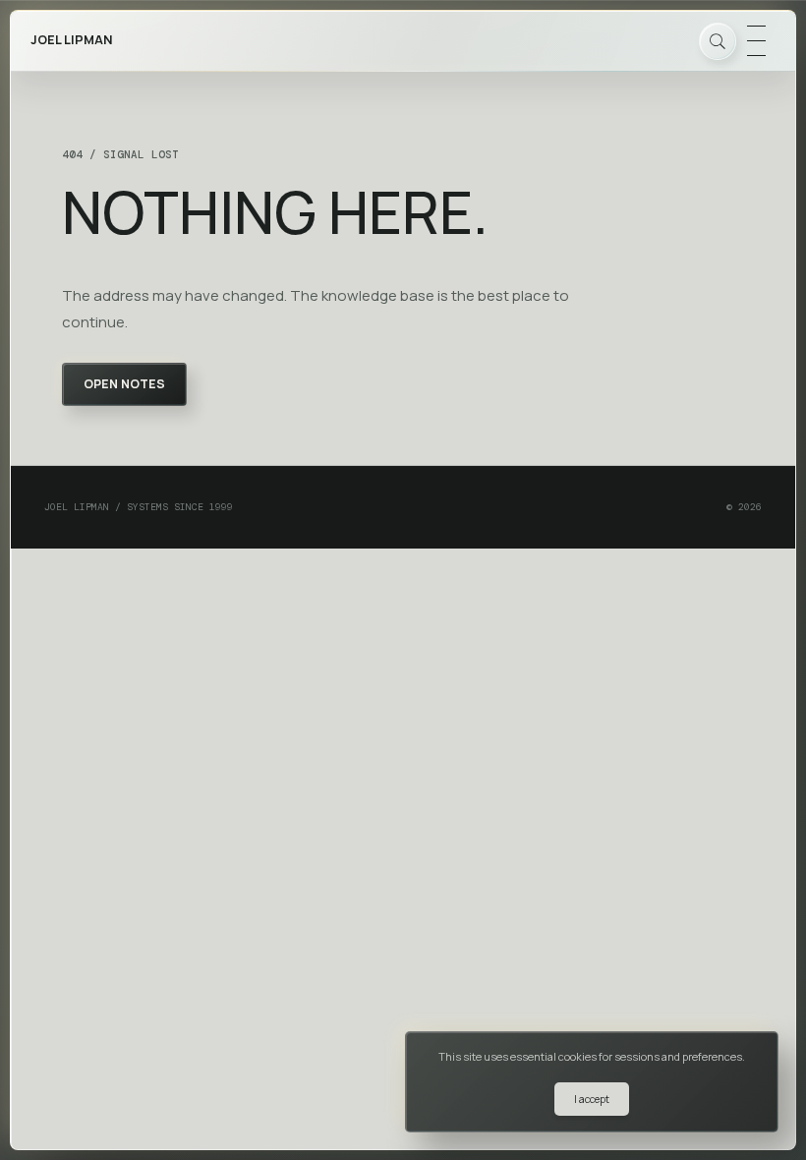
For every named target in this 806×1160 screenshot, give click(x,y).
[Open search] (717, 41)
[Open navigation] (756, 41)
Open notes (124, 384)
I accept (591, 1099)
